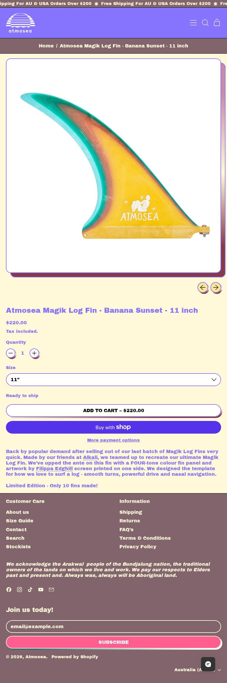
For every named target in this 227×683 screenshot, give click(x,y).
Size (11, 367)
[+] (34, 353)
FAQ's (126, 529)
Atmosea (35, 656)
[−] (10, 353)
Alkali (90, 457)
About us (17, 512)
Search (15, 538)
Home (46, 45)
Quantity (16, 342)
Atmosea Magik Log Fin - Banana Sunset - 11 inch (124, 45)
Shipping (130, 512)
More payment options (113, 440)
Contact (16, 529)
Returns (129, 520)
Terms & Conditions (145, 538)
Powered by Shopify (74, 656)
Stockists (18, 546)
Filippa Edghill (54, 468)
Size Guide (19, 520)
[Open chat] (208, 664)
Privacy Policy (137, 546)
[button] (205, 23)
